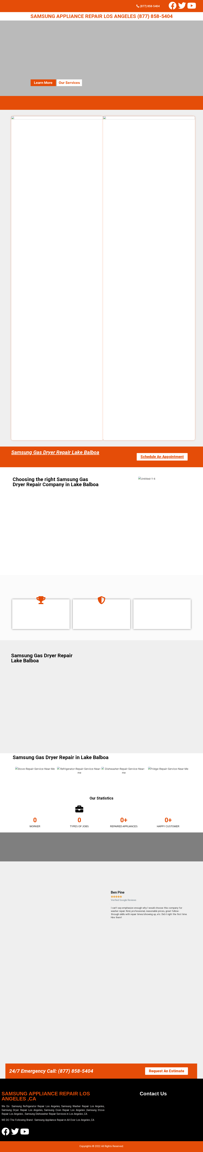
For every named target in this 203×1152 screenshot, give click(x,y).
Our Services (69, 83)
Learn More (43, 83)
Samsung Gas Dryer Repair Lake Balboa (55, 452)
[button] (109, 904)
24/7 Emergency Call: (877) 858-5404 (51, 1071)
